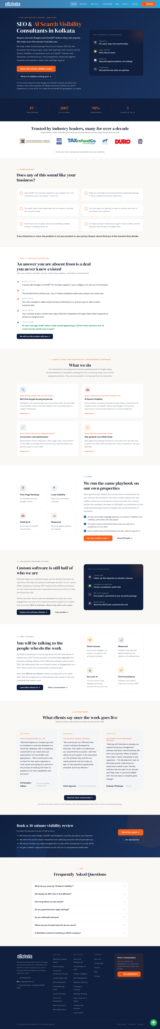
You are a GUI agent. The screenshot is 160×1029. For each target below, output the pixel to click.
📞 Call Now (148, 4)
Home (73, 4)
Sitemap (140, 1024)
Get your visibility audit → (98, 538)
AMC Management (80, 978)
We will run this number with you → (35, 336)
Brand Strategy (58, 966)
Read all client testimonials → (80, 798)
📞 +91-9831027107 (130, 840)
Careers (97, 968)
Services (95, 4)
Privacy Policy (121, 1024)
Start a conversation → (57, 687)
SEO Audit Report (59, 982)
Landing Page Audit (60, 978)
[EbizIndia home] (13, 4)
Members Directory (81, 982)
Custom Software (59, 994)
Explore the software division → (33, 612)
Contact (135, 4)
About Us (97, 959)
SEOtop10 (119, 504)
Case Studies (78, 1013)
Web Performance (59, 1005)
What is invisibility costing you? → (36, 76)
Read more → (25, 413)
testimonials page (115, 804)
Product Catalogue (80, 974)
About (125, 4)
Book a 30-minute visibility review (36, 69)
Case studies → (62, 612)
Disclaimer (132, 1024)
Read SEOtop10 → (124, 538)
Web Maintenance (59, 1010)
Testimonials (107, 4)
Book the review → (130, 832)
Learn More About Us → (30, 687)
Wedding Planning (80, 994)
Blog (117, 4)
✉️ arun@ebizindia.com (25, 982)
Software (84, 4)
